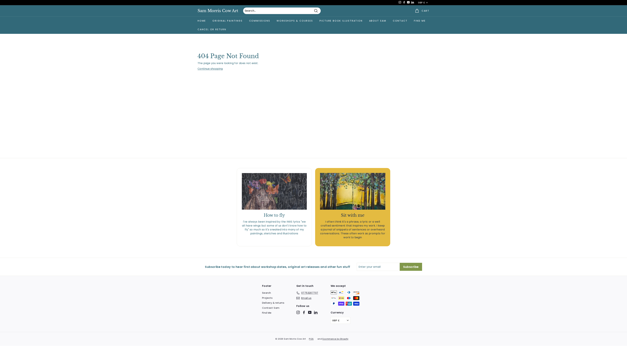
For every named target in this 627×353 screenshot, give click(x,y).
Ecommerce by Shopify (335, 338)
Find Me (420, 20)
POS (311, 338)
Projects (267, 298)
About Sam (377, 20)
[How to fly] (274, 191)
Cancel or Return (212, 29)
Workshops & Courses (295, 20)
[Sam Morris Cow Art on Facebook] (304, 312)
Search (266, 292)
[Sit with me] (352, 191)
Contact (400, 20)
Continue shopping (210, 69)
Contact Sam (270, 308)
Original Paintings (227, 20)
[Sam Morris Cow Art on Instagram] (298, 312)
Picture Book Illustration (341, 20)
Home (202, 20)
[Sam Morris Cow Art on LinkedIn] (315, 312)
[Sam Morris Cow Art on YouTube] (310, 312)
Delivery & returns (273, 302)
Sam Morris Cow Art (218, 10)
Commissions (259, 20)
